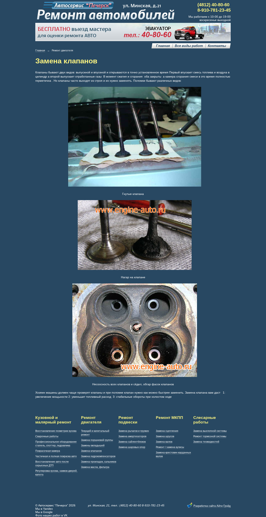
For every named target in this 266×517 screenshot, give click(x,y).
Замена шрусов (165, 436)
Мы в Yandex (44, 508)
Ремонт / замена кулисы (170, 447)
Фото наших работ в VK (51, 515)
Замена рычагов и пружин (133, 431)
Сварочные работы (46, 436)
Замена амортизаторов (132, 436)
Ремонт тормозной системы (209, 436)
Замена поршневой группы (97, 440)
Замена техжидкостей (206, 441)
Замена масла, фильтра (95, 467)
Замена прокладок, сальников (98, 461)
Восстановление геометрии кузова (55, 431)
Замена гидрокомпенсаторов (98, 456)
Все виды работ (189, 46)
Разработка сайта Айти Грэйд (212, 505)
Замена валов (164, 441)
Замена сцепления (167, 431)
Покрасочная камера (47, 450)
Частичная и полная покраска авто (56, 456)
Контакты (217, 46)
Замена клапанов (91, 450)
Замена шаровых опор (131, 447)
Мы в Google (44, 512)
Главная (163, 46)
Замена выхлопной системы (210, 431)
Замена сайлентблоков (132, 441)
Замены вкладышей (93, 445)
